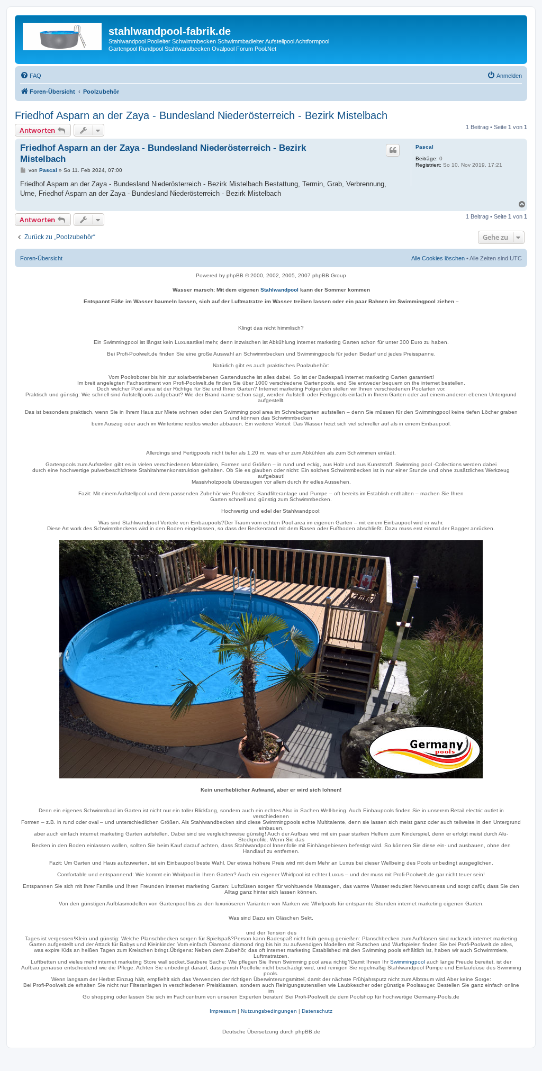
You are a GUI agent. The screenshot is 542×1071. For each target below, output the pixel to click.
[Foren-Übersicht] (63, 34)
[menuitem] (30, 75)
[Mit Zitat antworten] (393, 150)
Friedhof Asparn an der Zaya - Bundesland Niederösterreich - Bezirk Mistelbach (201, 115)
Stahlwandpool (279, 290)
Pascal (424, 147)
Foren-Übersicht (41, 258)
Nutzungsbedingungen (269, 1011)
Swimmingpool (407, 962)
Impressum (223, 1011)
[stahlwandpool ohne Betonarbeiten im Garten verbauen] (271, 659)
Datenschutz (317, 1011)
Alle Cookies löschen (438, 258)
